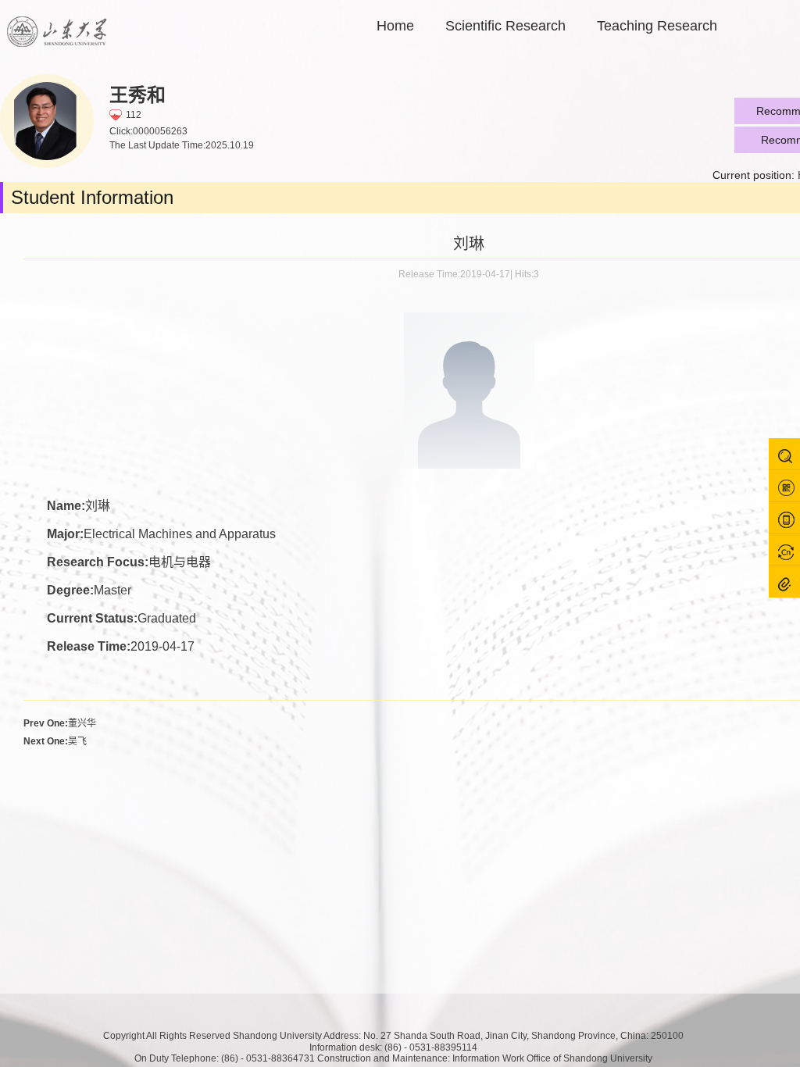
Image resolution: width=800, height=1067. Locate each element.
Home (395, 26)
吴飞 (55, 741)
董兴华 (59, 723)
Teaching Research (657, 26)
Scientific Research (505, 26)
